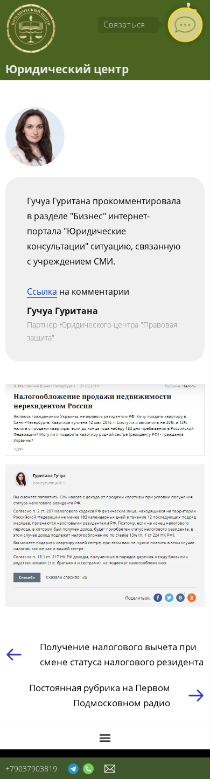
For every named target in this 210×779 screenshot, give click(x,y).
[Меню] (105, 738)
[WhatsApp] (88, 768)
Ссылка (42, 291)
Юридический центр (67, 68)
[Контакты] (109, 768)
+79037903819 (31, 768)
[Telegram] (73, 768)
